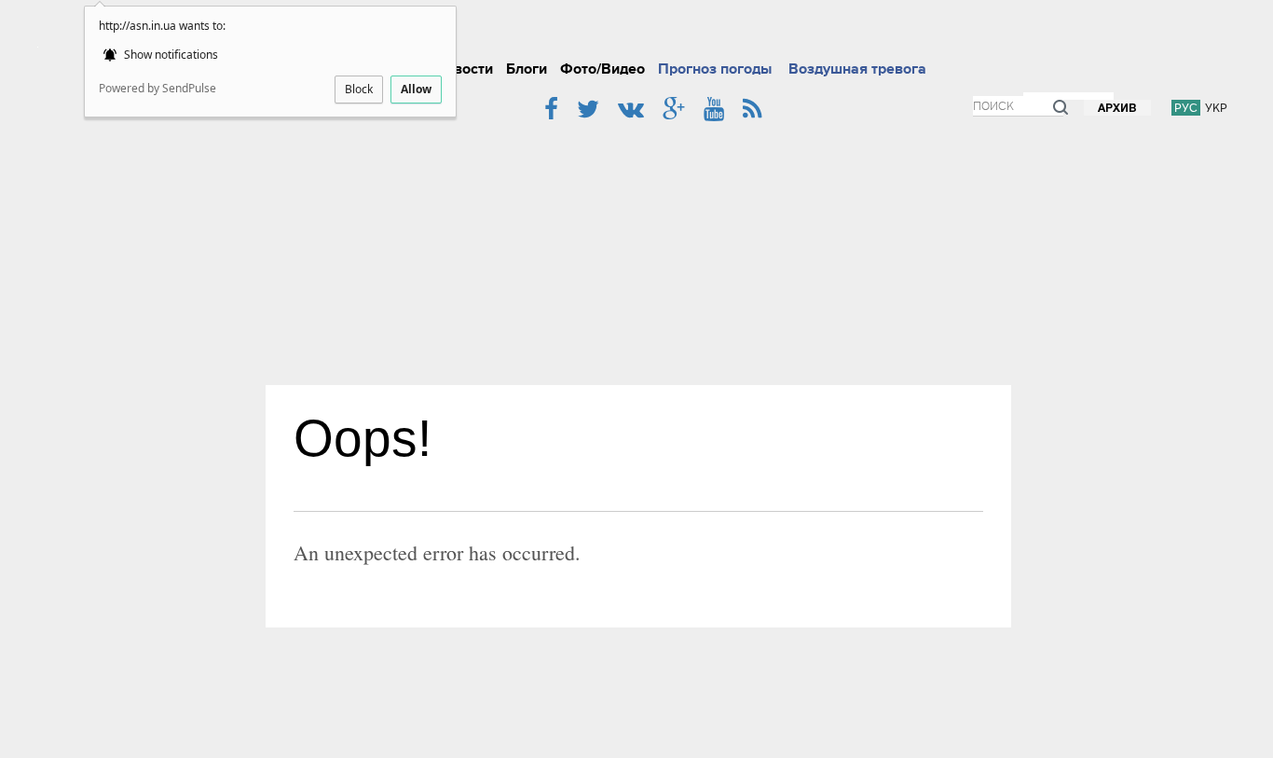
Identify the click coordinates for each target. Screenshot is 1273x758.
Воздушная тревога (857, 69)
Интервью (820, 31)
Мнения (951, 31)
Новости (463, 69)
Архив (1117, 108)
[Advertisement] (638, 245)
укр (1216, 108)
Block (359, 89)
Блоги (526, 69)
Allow (416, 89)
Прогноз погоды (715, 69)
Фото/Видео (602, 69)
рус (1186, 108)
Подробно (665, 31)
